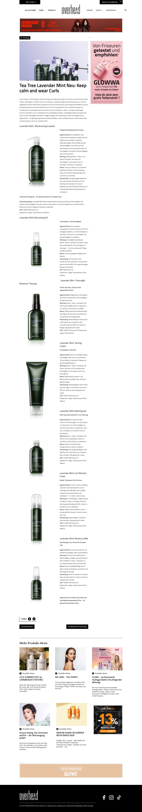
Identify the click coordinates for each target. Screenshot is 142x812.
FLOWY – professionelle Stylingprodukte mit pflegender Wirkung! (107, 679)
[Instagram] (111, 797)
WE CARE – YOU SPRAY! (66, 677)
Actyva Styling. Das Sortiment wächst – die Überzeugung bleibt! (33, 735)
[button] (125, 10)
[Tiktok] (118, 797)
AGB (84, 805)
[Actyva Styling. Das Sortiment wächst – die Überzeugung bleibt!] (34, 714)
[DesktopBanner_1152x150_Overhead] (71, 777)
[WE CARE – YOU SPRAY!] (70, 658)
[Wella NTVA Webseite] (71, 31)
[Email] (34, 619)
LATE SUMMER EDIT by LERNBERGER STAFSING (31, 678)
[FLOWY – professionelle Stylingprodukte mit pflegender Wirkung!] (107, 658)
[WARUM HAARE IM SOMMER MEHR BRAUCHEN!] (71, 714)
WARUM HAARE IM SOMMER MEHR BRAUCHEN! (70, 734)
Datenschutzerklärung (74, 805)
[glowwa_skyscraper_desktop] (105, 72)
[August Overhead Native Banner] (108, 734)
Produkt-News (29, 673)
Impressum (61, 805)
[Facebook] (29, 619)
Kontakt (90, 805)
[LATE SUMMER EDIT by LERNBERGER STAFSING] (34, 658)
